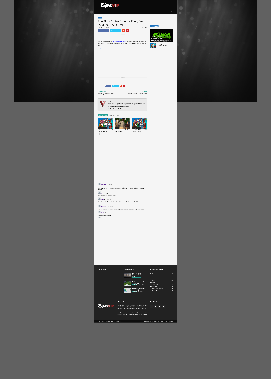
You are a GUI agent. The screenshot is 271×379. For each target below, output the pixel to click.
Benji (161, 40)
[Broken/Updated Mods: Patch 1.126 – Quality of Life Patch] (139, 123)
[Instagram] (114, 109)
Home (99, 15)
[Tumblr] (116, 109)
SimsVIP (100, 27)
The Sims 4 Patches (155, 40)
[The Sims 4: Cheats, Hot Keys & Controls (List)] (127, 290)
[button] (171, 12)
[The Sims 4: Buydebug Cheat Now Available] (127, 283)
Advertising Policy (155, 321)
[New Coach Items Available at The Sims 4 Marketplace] (122, 123)
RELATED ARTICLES (103, 115)
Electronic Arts (153, 286)
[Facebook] (109, 109)
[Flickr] (111, 109)
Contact (139, 12)
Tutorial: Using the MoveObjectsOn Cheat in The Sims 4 (138, 275)
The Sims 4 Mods (154, 290)
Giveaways (152, 282)
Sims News (101, 12)
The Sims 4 (100, 17)
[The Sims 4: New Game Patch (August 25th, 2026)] (161, 35)
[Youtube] (121, 109)
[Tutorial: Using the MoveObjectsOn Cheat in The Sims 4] (127, 275)
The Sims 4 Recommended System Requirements (106, 94)
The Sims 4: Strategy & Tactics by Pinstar (137, 93)
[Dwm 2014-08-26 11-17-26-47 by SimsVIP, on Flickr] (122, 59)
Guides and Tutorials (136, 277)
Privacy (166, 321)
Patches (118, 12)
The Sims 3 (152, 280)
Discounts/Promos (154, 278)
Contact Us (171, 321)
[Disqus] (122, 163)
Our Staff (132, 12)
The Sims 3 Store (154, 276)
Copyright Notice (147, 321)
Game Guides (109, 12)
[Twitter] (119, 109)
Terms (162, 321)
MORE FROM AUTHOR (114, 115)
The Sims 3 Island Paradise (156, 288)
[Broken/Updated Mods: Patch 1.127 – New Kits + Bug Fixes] (105, 123)
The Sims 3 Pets (154, 284)
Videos (125, 12)
